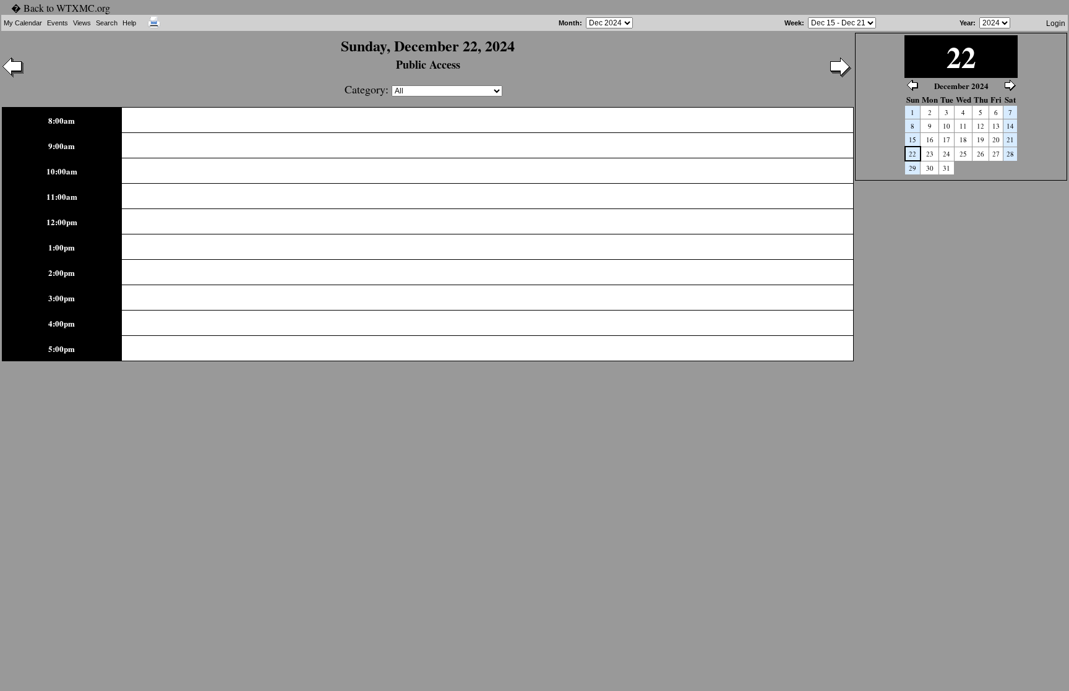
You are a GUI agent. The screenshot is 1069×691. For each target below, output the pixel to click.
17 (946, 139)
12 (980, 126)
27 (996, 153)
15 (912, 139)
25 (963, 153)
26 (980, 153)
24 (946, 153)
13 (996, 126)
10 (946, 126)
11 (963, 126)
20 (996, 139)
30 (930, 168)
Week (793, 23)
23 (930, 153)
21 (1010, 139)
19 (980, 139)
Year (966, 23)
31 (946, 168)
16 (930, 139)
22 (912, 153)
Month (569, 23)
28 (1010, 153)
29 (912, 168)
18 (963, 139)
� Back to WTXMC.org (60, 7)
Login (1055, 23)
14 (1010, 126)
